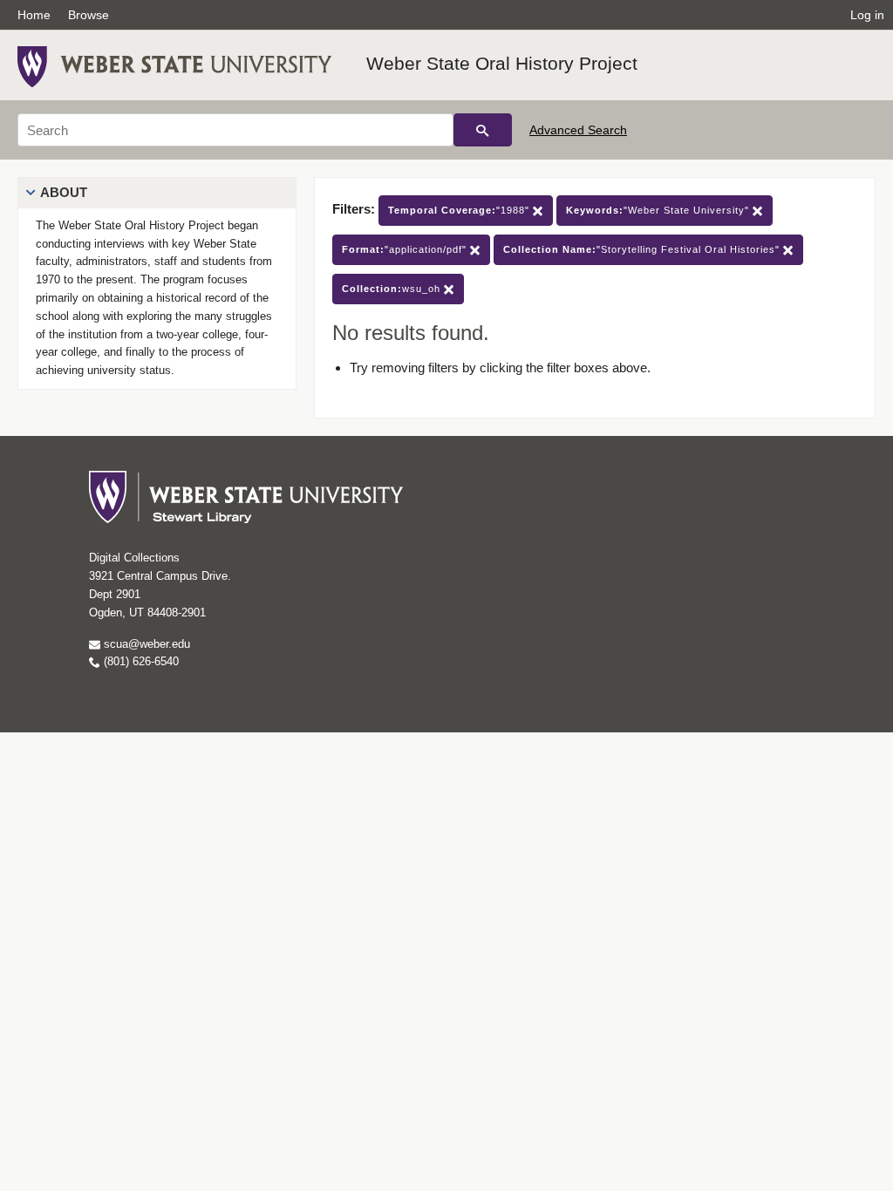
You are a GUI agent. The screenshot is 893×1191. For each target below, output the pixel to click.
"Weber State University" (659, 210)
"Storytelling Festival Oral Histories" (643, 249)
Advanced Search (578, 130)
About (63, 192)
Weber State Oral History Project (501, 63)
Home (34, 15)
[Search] (482, 129)
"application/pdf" (406, 249)
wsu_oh (393, 288)
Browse (88, 15)
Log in (867, 15)
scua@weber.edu (145, 643)
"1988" (460, 210)
